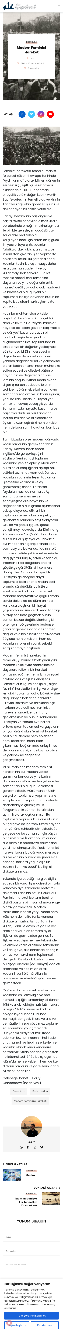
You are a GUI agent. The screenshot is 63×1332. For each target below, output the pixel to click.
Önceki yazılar (16, 1164)
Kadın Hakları (40, 1091)
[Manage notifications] (9, 1323)
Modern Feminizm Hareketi (30, 1101)
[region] (31, 1305)
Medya (30, 1175)
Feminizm (18, 1091)
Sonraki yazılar (45, 1187)
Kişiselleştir (15, 1325)
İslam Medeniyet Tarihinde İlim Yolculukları (26, 1202)
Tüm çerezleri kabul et (31, 1315)
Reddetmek (44, 1325)
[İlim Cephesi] (20, 6)
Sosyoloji (31, 42)
